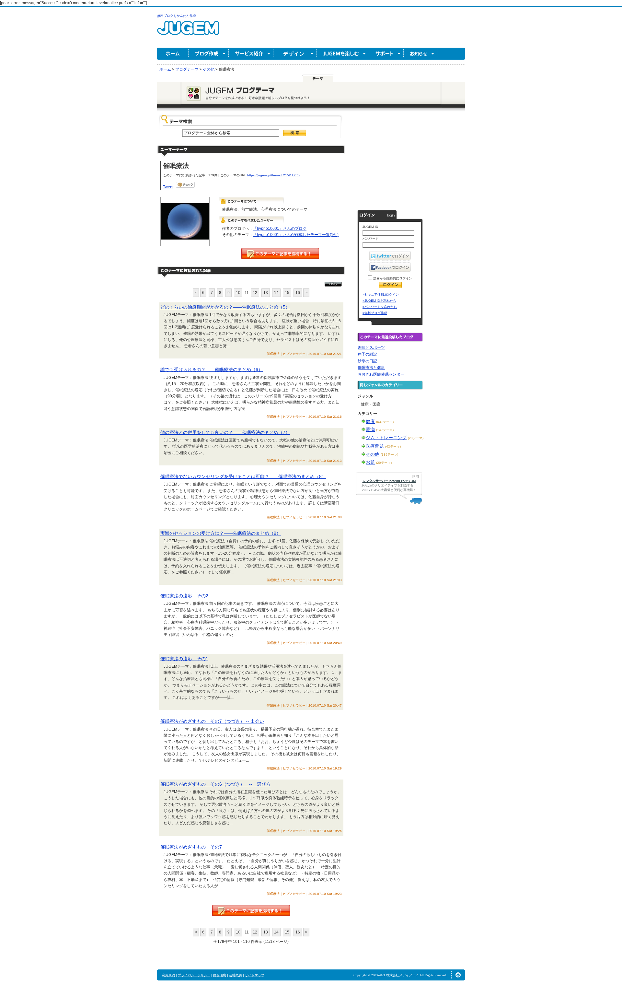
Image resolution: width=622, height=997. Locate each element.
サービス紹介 (251, 54)
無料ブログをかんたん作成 (176, 16)
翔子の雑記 (367, 354)
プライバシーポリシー (194, 975)
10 (238, 292)
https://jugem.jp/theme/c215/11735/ (273, 175)
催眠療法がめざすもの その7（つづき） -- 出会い (212, 721)
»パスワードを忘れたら (380, 307)
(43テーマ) (393, 446)
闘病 (370, 429)
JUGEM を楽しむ (343, 54)
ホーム (173, 54)
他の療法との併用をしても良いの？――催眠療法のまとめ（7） (225, 432)
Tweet (168, 187)
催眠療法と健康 (371, 367)
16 (297, 292)
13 (265, 292)
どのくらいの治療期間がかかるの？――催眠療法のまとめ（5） (225, 307)
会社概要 (235, 975)
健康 (370, 421)
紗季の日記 (367, 361)
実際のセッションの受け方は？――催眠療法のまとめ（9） (220, 533)
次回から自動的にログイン (392, 278)
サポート (386, 54)
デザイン (295, 54)
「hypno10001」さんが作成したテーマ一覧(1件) (296, 234)
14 (276, 292)
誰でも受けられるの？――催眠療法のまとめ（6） (211, 369)
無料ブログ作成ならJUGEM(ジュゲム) (188, 31)
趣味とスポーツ (371, 347)
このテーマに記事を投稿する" (251, 910)
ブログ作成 (209, 54)
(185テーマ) (389, 454)
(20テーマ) (384, 462)
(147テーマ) (385, 430)
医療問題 (375, 446)
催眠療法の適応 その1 (184, 658)
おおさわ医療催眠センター (381, 374)
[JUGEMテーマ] (318, 78)
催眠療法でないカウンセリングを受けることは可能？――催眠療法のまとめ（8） (243, 476)
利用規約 (168, 975)
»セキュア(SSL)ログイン (381, 294)
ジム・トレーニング (386, 437)
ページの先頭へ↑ (458, 974)
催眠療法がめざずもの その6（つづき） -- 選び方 (215, 784)
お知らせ (420, 54)
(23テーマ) (415, 438)
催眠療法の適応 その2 (184, 595)
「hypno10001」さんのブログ (279, 228)
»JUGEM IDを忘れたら (379, 300)
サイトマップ (254, 975)
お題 (370, 462)
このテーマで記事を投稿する (280, 253)
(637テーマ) (385, 422)
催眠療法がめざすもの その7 (191, 847)
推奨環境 (219, 975)
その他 (372, 454)
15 (287, 292)
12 (255, 292)
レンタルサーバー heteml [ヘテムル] (389, 481)
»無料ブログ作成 (375, 313)
